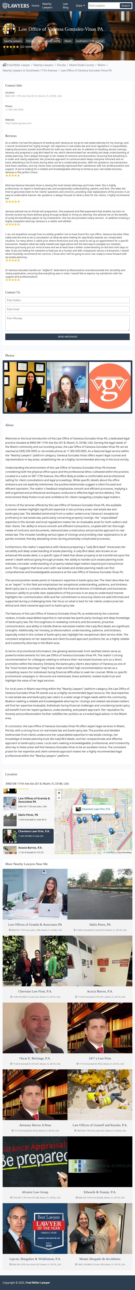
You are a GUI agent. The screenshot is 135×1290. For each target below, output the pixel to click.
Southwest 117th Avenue (89, 41)
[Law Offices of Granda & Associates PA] (35, 894)
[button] (79, 820)
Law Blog (65, 5)
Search (126, 5)
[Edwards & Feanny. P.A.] (100, 1161)
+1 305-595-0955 (14, 109)
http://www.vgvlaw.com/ (18, 123)
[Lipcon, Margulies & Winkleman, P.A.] (35, 1228)
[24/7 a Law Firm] (100, 1028)
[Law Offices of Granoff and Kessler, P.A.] (100, 1094)
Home (35, 5)
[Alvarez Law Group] (35, 1161)
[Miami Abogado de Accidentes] (100, 1228)
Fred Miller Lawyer (18, 65)
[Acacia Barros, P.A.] (100, 961)
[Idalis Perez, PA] (100, 894)
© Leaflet (108, 852)
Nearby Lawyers (47, 5)
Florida (30, 41)
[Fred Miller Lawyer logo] (16, 7)
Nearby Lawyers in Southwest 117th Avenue (30, 70)
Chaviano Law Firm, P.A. (96, 809)
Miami (68, 41)
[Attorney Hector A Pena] (35, 1094)
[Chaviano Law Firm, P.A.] (35, 961)
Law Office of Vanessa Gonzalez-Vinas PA (86, 70)
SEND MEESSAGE (67, 337)
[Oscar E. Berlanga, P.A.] (35, 1028)
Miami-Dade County (49, 41)
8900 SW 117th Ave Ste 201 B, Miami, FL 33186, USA (33, 96)
